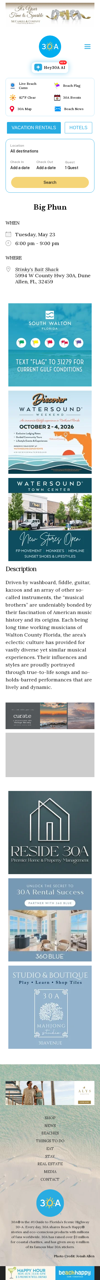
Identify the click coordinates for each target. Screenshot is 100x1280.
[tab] (34, 128)
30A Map (25, 109)
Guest (70, 162)
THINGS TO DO (50, 1141)
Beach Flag (72, 85)
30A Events (72, 97)
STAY (50, 1156)
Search (50, 182)
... (23, 167)
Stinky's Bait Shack (37, 269)
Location (17, 145)
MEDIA (50, 1171)
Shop (50, 1118)
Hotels (78, 127)
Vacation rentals (34, 127)
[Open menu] (87, 47)
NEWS (50, 1125)
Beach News (74, 109)
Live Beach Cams (27, 86)
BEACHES (50, 1133)
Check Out (44, 162)
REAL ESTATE (50, 1164)
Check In (17, 162)
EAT (50, 1148)
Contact (50, 1179)
